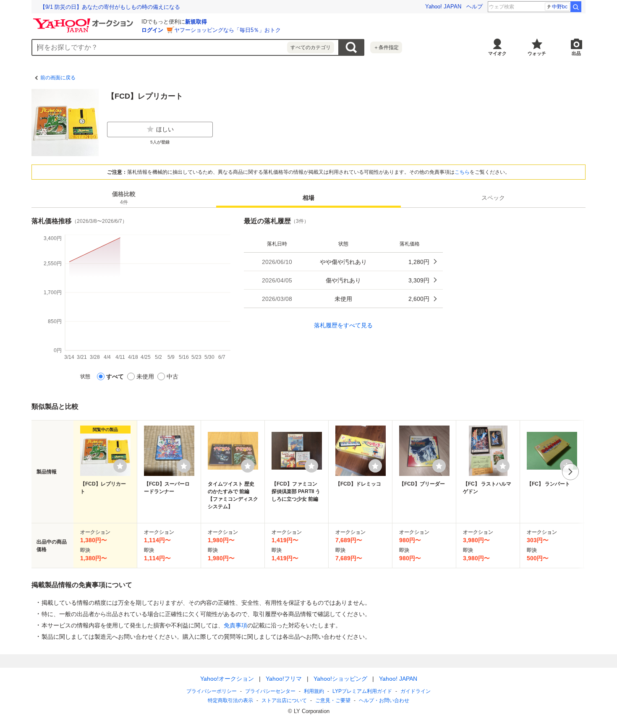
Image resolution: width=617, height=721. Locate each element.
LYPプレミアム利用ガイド (362, 691)
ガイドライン (415, 691)
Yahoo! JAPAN (443, 6)
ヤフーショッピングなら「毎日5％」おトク (227, 30)
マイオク (497, 53)
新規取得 (196, 21)
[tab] (123, 197)
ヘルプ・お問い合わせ (384, 700)
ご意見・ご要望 (332, 700)
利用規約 (314, 691)
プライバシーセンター (270, 691)
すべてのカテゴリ (310, 47)
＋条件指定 (386, 47)
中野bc (559, 7)
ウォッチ (537, 53)
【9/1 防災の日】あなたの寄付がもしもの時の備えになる (110, 7)
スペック (493, 197)
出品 (576, 53)
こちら (462, 172)
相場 (308, 197)
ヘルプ (474, 6)
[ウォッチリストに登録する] (120, 466)
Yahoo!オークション (227, 678)
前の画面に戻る (58, 78)
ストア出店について (284, 700)
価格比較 (124, 198)
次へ (570, 471)
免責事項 (235, 625)
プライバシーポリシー (211, 691)
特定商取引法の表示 (230, 700)
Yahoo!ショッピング (340, 678)
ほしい (165, 129)
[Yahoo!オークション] (84, 20)
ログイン (152, 30)
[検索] (575, 6)
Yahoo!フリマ (284, 678)
